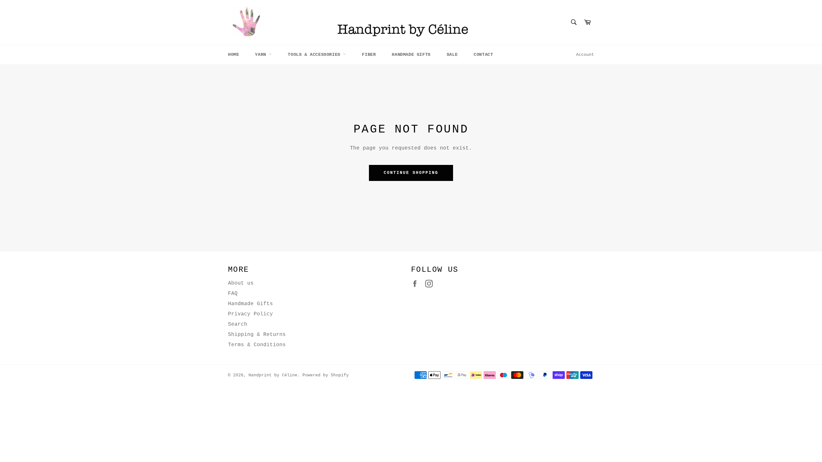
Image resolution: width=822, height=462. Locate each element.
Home (233, 54)
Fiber (369, 54)
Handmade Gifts (411, 54)
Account (585, 54)
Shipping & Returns (257, 335)
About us (241, 283)
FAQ (233, 293)
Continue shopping (411, 172)
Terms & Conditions (257, 345)
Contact (483, 54)
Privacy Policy (250, 314)
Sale (452, 54)
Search (237, 324)
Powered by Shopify (325, 375)
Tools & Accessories (315, 54)
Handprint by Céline (273, 375)
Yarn (262, 54)
